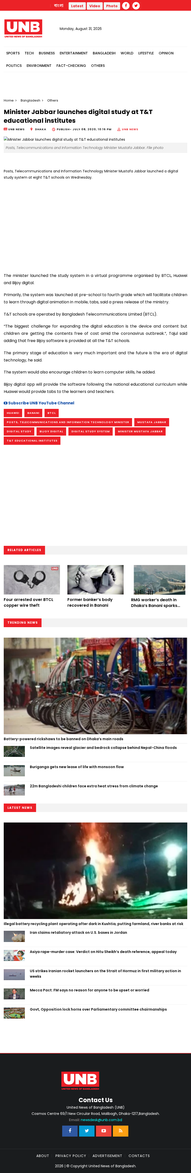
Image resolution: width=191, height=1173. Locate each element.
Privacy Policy (70, 1155)
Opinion (166, 53)
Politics (14, 65)
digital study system (90, 431)
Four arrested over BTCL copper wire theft (28, 602)
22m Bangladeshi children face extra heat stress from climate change (94, 786)
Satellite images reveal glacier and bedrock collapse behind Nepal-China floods (103, 747)
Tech (29, 53)
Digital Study (19, 431)
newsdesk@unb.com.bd (95, 1119)
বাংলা (59, 5)
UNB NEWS (130, 129)
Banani (33, 413)
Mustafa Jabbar (151, 422)
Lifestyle (146, 53)
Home (9, 100)
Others (98, 65)
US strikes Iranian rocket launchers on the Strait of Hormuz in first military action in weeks (105, 973)
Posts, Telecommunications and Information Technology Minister (68, 422)
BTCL (52, 413)
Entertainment (74, 53)
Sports (13, 53)
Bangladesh (104, 53)
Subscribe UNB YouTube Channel (40, 403)
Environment (39, 65)
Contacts (139, 1155)
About (42, 1155)
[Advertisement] (95, 224)
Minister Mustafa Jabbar (140, 431)
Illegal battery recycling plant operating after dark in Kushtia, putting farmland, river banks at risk (93, 923)
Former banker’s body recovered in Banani (90, 602)
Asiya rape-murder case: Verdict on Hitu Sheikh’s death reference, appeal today (103, 951)
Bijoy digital (51, 431)
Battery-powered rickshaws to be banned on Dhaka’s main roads (63, 738)
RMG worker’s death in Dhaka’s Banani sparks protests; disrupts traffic (156, 605)
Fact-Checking (71, 65)
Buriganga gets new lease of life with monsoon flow (77, 766)
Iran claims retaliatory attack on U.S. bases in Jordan (78, 932)
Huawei (13, 413)
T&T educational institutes (32, 441)
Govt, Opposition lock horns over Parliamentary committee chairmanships (98, 1009)
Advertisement (107, 1155)
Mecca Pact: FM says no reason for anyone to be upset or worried (89, 990)
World (127, 53)
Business (47, 53)
